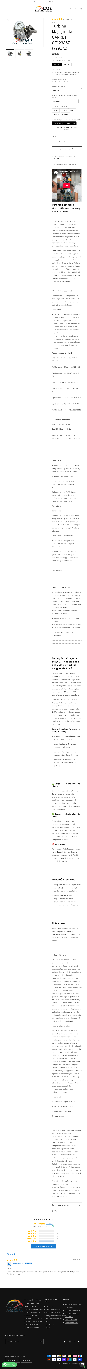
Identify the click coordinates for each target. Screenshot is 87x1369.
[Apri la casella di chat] (82, 1365)
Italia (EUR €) (11, 1360)
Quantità (54, 136)
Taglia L (72, 110)
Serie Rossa (66, 64)
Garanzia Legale (71, 1319)
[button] (6, 9)
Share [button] (56, 1211)
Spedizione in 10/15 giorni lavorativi (64, 123)
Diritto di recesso (71, 1322)
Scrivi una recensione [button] (43, 1246)
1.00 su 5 (49, 1224)
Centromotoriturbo (66, 1363)
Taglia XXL (65, 114)
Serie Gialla (56, 64)
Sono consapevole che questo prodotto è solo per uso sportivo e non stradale (67, 73)
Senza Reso (58, 82)
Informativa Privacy (72, 1310)
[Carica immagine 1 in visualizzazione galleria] (10, 53)
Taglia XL (56, 114)
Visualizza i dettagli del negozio (65, 164)
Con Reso (69, 82)
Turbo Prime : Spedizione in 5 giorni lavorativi (66, 128)
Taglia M (64, 110)
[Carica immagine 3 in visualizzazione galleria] (29, 53)
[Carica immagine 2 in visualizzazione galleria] (19, 53)
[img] (12, 1260)
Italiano (25, 1360)
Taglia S (55, 110)
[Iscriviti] (41, 1341)
